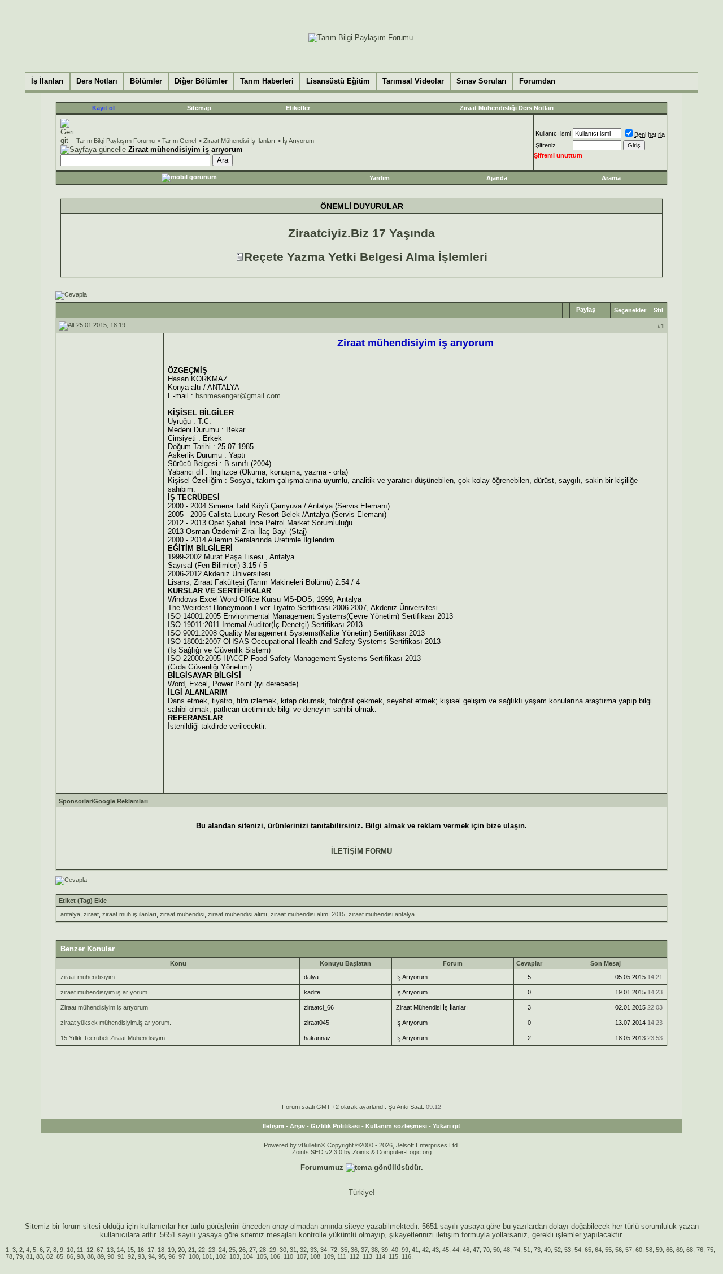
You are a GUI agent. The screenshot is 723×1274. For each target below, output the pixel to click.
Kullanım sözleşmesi (396, 1126)
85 (59, 1256)
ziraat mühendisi (182, 914)
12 (89, 1249)
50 (496, 1249)
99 (405, 1249)
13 (110, 1249)
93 (141, 1256)
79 (19, 1256)
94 (151, 1256)
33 (313, 1249)
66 (669, 1249)
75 (710, 1249)
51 (527, 1249)
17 (150, 1249)
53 (567, 1249)
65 (588, 1249)
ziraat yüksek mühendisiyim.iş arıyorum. (115, 1022)
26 (242, 1249)
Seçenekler (630, 310)
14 (120, 1249)
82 (49, 1256)
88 (90, 1256)
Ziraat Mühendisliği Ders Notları (507, 108)
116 (406, 1256)
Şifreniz (545, 145)
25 (232, 1249)
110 (288, 1256)
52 (557, 1249)
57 (628, 1249)
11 (80, 1249)
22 (201, 1249)
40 (394, 1249)
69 (679, 1249)
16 (140, 1249)
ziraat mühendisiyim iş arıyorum (103, 992)
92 (131, 1256)
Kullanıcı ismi (553, 133)
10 (70, 1249)
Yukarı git (446, 1126)
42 (425, 1249)
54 (577, 1249)
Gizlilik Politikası (335, 1126)
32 (303, 1249)
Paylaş (585, 309)
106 (275, 1256)
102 (221, 1256)
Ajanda (496, 178)
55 (608, 1249)
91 (120, 1256)
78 (9, 1256)
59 (659, 1249)
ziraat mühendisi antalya (382, 914)
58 (649, 1249)
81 (29, 1256)
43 (435, 1249)
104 (248, 1256)
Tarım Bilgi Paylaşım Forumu (115, 140)
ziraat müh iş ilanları (129, 914)
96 (171, 1256)
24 (222, 1249)
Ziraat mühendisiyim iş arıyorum (104, 1007)
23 (211, 1249)
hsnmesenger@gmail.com (238, 396)
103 (234, 1256)
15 (130, 1249)
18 (161, 1249)
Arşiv (297, 1126)
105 (261, 1256)
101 (207, 1256)
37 (364, 1249)
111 (341, 1256)
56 (618, 1249)
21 (191, 1249)
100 (194, 1256)
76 (699, 1249)
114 (380, 1256)
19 (171, 1249)
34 (323, 1249)
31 (293, 1249)
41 (415, 1249)
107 (302, 1256)
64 (598, 1249)
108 (315, 1256)
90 (110, 1256)
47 (476, 1249)
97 (181, 1256)
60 (638, 1249)
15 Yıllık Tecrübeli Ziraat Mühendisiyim (112, 1037)
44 (455, 1249)
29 (272, 1249)
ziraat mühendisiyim (87, 976)
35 (344, 1249)
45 (445, 1249)
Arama (611, 178)
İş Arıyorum (298, 140)
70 (486, 1249)
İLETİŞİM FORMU (361, 851)
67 (100, 1249)
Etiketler (298, 108)
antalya (70, 914)
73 (537, 1249)
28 (262, 1249)
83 (39, 1256)
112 (354, 1256)
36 (354, 1249)
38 (374, 1249)
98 (80, 1256)
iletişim (447, 1234)
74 (516, 1249)
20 (181, 1249)
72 (333, 1249)
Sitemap (199, 108)
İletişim (273, 1126)
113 (367, 1256)
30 (283, 1249)
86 (70, 1256)
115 (393, 1256)
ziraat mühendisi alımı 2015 (308, 914)
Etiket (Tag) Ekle (83, 900)
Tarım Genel (179, 140)
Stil (658, 310)
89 (100, 1256)
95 (161, 1256)
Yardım (379, 178)
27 (252, 1249)
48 (506, 1249)
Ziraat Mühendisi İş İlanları (239, 140)
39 (384, 1249)
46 (466, 1249)
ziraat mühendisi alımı (237, 914)
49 (547, 1249)
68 (689, 1249)
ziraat (91, 914)
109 (329, 1256)
